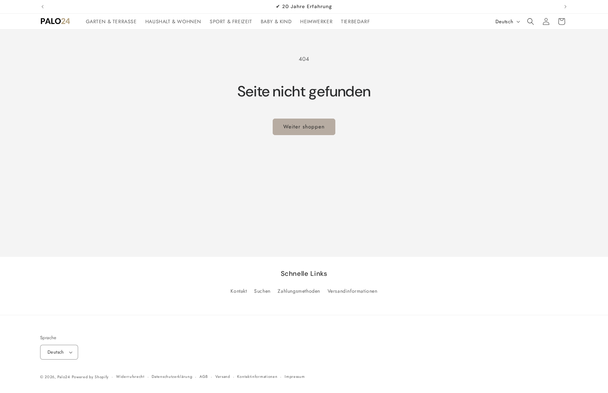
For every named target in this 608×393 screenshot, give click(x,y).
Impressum (295, 376)
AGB (204, 376)
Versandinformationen (353, 290)
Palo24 (63, 377)
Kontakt (238, 290)
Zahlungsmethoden (299, 290)
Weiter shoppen (304, 127)
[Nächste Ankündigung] (565, 6)
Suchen (262, 290)
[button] (530, 21)
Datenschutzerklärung (172, 376)
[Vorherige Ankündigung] (42, 6)
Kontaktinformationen (257, 376)
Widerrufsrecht (130, 376)
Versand (222, 376)
